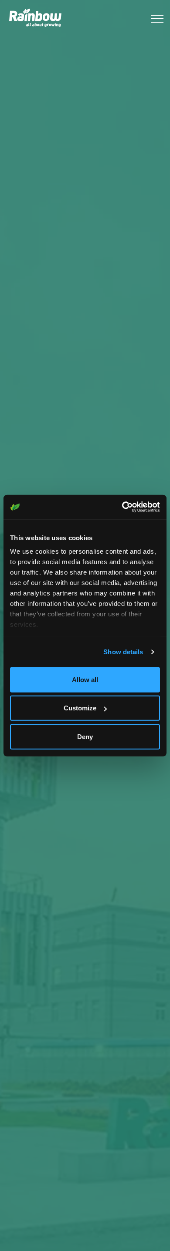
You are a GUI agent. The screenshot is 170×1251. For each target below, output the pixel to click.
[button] (156, 18)
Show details (123, 652)
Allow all (85, 679)
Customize (80, 708)
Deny (85, 736)
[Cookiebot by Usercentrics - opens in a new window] (122, 507)
